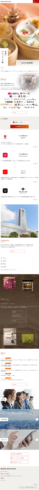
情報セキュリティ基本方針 (5, 473)
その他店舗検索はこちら (19, 126)
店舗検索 (34, 2)
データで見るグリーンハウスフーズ (9, 269)
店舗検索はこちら (22, 122)
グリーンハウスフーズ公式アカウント (11, 475)
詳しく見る (14, 112)
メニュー (37, 2)
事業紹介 (4, 263)
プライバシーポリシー (4, 471)
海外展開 (4, 266)
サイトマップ (3, 480)
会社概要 (4, 260)
